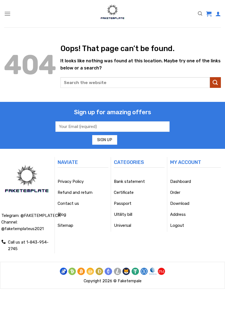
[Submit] (215, 82)
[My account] (218, 14)
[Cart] (209, 14)
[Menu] (7, 13)
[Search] (200, 13)
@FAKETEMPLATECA (41, 215)
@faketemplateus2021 (22, 228)
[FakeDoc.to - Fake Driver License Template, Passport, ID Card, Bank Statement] (112, 13)
